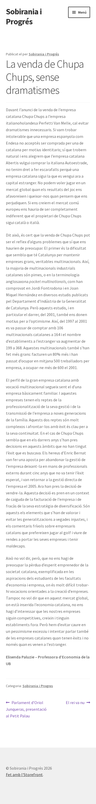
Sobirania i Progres (38, 686)
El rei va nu (75, 703)
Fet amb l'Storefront (24, 774)
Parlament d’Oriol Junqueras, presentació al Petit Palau (26, 709)
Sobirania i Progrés (24, 16)
